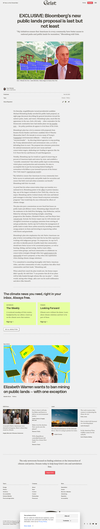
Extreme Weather (7, 496)
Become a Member (66, 491)
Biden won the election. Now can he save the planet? (39, 427)
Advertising (64, 494)
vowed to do (17, 219)
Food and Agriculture (8, 498)
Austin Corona (58, 434)
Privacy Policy (13, 524)
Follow (84, 2)
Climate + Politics (66, 97)
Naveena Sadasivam (18, 433)
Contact (34, 491)
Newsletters (64, 487)
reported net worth (33, 172)
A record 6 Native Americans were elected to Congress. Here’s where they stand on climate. (15, 428)
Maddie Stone (7, 396)
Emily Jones (84, 416)
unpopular (17, 138)
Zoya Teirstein (10, 88)
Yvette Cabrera (36, 418)
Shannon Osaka (36, 431)
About (33, 487)
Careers (34, 494)
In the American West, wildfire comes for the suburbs (88, 432)
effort (43, 190)
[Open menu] (95, 3)
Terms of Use (6, 524)
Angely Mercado (7, 433)
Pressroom (35, 498)
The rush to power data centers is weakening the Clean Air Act (88, 412)
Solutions (5, 491)
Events (63, 489)
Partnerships (35, 496)
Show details (27, 526)
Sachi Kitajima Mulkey (86, 437)
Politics (14, 396)
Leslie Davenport (85, 425)
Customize (66, 520)
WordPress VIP (15, 522)
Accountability (7, 494)
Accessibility (64, 498)
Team (33, 489)
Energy (5, 487)
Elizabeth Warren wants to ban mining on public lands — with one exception (37, 389)
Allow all (67, 516)
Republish (63, 496)
